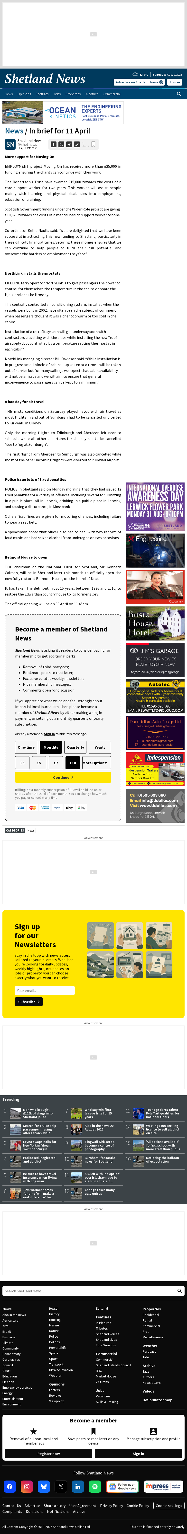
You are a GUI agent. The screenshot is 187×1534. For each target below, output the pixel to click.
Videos (148, 1391)
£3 (22, 762)
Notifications (58, 1511)
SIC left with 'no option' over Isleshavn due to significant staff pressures (102, 1179)
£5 (39, 762)
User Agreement (82, 1505)
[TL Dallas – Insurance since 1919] (155, 806)
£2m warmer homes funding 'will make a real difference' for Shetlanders (38, 1195)
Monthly (51, 747)
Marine (54, 1325)
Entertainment (12, 1398)
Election (8, 1382)
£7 (56, 762)
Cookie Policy (138, 1505)
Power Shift (57, 1347)
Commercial (106, 1353)
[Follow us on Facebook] (10, 1487)
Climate (7, 1343)
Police (53, 1336)
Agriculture (10, 1320)
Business (9, 1337)
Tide (146, 1357)
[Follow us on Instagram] (27, 1487)
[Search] (179, 94)
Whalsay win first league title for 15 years (98, 1113)
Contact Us (11, 1505)
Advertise (32, 1505)
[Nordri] (155, 551)
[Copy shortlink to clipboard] (77, 144)
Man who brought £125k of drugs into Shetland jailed (38, 1113)
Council (7, 1365)
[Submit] (179, 1291)
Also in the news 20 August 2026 (99, 1127)
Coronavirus (11, 1359)
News (14, 131)
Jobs (100, 1390)
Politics (54, 1342)
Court (6, 1370)
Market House (106, 1376)
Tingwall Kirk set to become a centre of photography (99, 1145)
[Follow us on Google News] (122, 1487)
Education (9, 1376)
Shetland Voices (107, 1334)
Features (103, 1317)
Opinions (57, 1384)
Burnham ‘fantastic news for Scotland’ (100, 1160)
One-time (26, 747)
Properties (152, 1308)
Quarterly (75, 747)
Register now (48, 1453)
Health (53, 1308)
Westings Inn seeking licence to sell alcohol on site (162, 1129)
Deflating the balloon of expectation (162, 1160)
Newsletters (152, 1382)
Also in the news (14, 1315)
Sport (53, 1359)
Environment (11, 1404)
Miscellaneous (153, 1337)
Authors (148, 1377)
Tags (146, 1371)
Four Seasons (106, 1345)
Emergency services (17, 1387)
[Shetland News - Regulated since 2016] (163, 1487)
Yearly (100, 747)
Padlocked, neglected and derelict (39, 1160)
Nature (54, 1331)
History (54, 1314)
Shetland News (30, 140)
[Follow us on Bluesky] (44, 1487)
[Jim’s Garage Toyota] (155, 660)
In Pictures (103, 1323)
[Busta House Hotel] (155, 623)
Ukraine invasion (61, 1370)
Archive (149, 1365)
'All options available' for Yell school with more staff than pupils (163, 1145)
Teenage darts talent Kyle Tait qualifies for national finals (162, 1113)
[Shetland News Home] (45, 86)
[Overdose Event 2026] (155, 484)
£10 (73, 762)
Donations (34, 1511)
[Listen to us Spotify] (95, 1487)
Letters (54, 1390)
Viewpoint (56, 1401)
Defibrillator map (157, 1399)
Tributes (102, 1328)
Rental (147, 1320)
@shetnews (27, 144)
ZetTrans (102, 1382)
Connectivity (11, 1354)
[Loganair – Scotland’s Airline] (155, 587)
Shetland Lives (106, 1339)
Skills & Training (107, 1402)
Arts (5, 1326)
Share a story (54, 1505)
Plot (146, 1331)
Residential (151, 1315)
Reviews (55, 1395)
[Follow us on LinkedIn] (78, 1487)
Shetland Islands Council (113, 1365)
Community (10, 1348)
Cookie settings (169, 1505)
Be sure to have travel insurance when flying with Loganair (40, 1177)
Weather (55, 1375)
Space (53, 1353)
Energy (7, 1393)
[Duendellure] (155, 733)
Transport (56, 1364)
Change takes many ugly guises (100, 1192)
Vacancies (103, 1396)
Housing (55, 1319)
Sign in (174, 82)
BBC (99, 1370)
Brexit (6, 1331)
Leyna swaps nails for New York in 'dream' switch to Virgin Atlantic (39, 1147)
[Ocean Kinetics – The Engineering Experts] (63, 112)
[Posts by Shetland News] (10, 144)
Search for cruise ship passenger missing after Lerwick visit (39, 1129)
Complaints (12, 1511)
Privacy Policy (111, 1505)
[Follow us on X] (61, 1487)
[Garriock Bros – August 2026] (155, 769)
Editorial (102, 1308)
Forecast (149, 1351)
